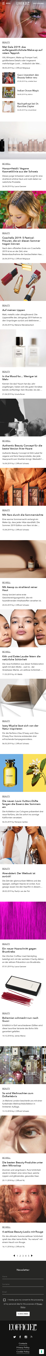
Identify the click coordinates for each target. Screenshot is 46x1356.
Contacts (23, 1343)
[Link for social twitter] (14, 1337)
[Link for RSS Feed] (31, 1337)
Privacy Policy (22, 1347)
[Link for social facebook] (20, 1337)
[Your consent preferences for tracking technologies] (41, 1351)
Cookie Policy (22, 1351)
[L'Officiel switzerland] (23, 3)
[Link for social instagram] (26, 1337)
